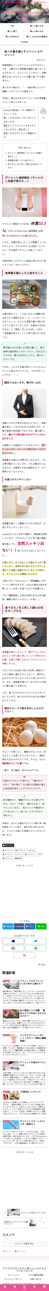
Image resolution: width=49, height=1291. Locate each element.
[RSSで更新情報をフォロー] (24, 955)
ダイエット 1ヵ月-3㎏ (26, 850)
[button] (43, 647)
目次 (20, 147)
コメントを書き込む (24, 1243)
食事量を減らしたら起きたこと (21, 160)
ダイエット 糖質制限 (13, 858)
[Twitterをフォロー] (35, 941)
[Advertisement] (24, 891)
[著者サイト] (13, 941)
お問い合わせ (35, 1279)
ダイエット (9, 845)
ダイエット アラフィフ (14, 854)
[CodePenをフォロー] (13, 948)
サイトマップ (13, 1275)
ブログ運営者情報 (35, 1275)
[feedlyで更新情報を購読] (35, 948)
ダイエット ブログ (34, 854)
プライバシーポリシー (13, 1279)
